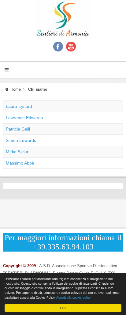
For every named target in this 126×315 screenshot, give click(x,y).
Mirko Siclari (17, 151)
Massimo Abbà (20, 163)
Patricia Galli (18, 129)
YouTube (71, 46)
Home (15, 89)
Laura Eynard (19, 106)
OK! (63, 308)
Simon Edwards (21, 140)
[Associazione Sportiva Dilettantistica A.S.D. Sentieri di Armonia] (63, 20)
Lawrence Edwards (24, 117)
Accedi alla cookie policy (73, 297)
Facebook (58, 46)
